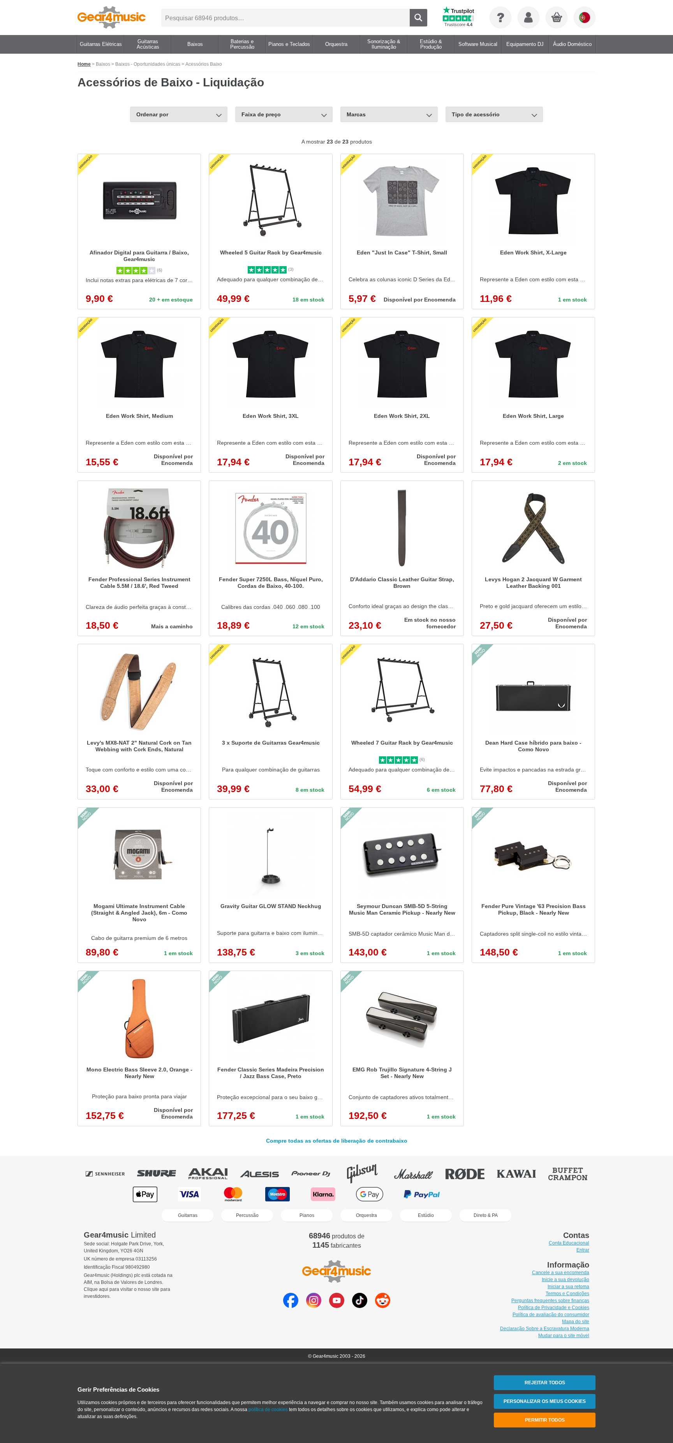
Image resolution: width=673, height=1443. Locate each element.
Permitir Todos (545, 1420)
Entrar (582, 1250)
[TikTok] (359, 1306)
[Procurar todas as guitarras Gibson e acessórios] (367, 1174)
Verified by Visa (527, 1194)
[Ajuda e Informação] (500, 17)
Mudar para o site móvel (563, 1335)
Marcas (356, 114)
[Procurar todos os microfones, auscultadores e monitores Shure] (162, 1174)
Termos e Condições (567, 1293)
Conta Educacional (569, 1243)
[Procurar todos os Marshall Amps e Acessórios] (419, 1174)
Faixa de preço (261, 114)
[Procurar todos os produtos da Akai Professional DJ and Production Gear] (213, 1174)
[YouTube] (336, 1306)
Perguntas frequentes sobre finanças (550, 1300)
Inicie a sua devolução (565, 1279)
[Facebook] (290, 1306)
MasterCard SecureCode (477, 1194)
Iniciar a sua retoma (568, 1286)
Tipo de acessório (476, 114)
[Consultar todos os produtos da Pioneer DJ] (316, 1174)
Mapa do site (575, 1321)
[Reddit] (382, 1306)
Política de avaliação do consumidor (551, 1314)
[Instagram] (313, 1306)
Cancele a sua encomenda (560, 1272)
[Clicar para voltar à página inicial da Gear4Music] (112, 17)
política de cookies (268, 1409)
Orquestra (366, 1215)
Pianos (307, 1215)
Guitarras (187, 1215)
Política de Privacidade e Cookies (553, 1307)
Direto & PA (486, 1215)
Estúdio (426, 1215)
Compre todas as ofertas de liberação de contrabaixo (336, 1141)
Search (418, 17)
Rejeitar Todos (545, 1382)
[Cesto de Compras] (557, 18)
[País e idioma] (584, 17)
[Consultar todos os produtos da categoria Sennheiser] (110, 1174)
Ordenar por (152, 114)
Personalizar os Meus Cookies (545, 1401)
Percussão (247, 1215)
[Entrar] (528, 17)
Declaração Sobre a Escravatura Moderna (544, 1328)
